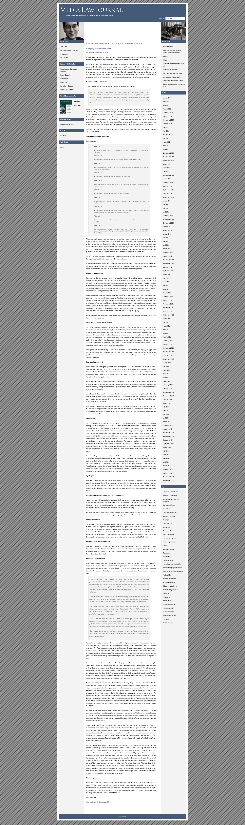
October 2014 (167, 193)
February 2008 (168, 469)
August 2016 (167, 179)
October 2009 (167, 399)
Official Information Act (170, 586)
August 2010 (167, 363)
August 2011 (167, 318)
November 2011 (168, 307)
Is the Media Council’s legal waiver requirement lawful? (172, 51)
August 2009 (167, 403)
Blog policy (64, 58)
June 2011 (166, 326)
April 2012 (166, 289)
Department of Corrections (172, 531)
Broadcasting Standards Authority (68, 70)
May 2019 (166, 146)
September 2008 (168, 444)
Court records (167, 523)
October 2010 (167, 355)
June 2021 (166, 142)
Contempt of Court (169, 516)
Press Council (65, 75)
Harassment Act (168, 549)
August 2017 (167, 164)
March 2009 (167, 421)
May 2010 (166, 374)
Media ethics (167, 575)
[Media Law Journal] (91, 14)
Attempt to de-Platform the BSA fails (173, 65)
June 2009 (166, 410)
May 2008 (166, 458)
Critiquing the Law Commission (98, 49)
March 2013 (167, 249)
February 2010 (168, 385)
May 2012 (166, 285)
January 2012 (167, 300)
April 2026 (166, 105)
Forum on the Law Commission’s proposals (126, 43)
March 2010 (167, 381)
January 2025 (167, 127)
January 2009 (167, 429)
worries (99, 86)
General (165, 545)
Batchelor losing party (170, 69)
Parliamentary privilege (170, 590)
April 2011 (166, 333)
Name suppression (169, 579)
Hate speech (167, 553)
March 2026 (167, 109)
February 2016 (168, 182)
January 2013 (167, 256)
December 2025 (168, 120)
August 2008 (167, 447)
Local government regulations (173, 571)
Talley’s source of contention (172, 73)
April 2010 (166, 377)
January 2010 (167, 388)
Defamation (64, 79)
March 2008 (167, 466)
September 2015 (168, 190)
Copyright (166, 520)
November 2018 (168, 153)
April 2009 (166, 418)
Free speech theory (169, 538)
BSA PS (165, 56)
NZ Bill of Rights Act (169, 582)
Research (77, 101)
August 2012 (167, 274)
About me (63, 47)
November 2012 (168, 263)
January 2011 (167, 344)
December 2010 (168, 348)
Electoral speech (168, 534)
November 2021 (168, 135)
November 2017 (168, 157)
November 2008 (168, 436)
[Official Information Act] (65, 113)
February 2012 (168, 296)
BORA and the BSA (67, 124)
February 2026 (168, 112)
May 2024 (166, 131)
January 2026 (167, 116)
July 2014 (166, 204)
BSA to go (166, 60)
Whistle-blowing (168, 623)
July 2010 (166, 366)
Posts (62, 147)
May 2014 (166, 208)
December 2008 (168, 433)
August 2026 (167, 98)
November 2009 (168, 396)
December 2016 (168, 175)
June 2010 (166, 370)
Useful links (64, 136)
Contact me (64, 54)
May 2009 (166, 414)
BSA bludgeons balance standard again (174, 85)
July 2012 (166, 278)
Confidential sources (170, 512)
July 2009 (166, 407)
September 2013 (168, 230)
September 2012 (168, 271)
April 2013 (166, 245)
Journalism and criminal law (172, 564)
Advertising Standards (170, 492)
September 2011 (168, 315)
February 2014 (168, 215)
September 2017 (168, 160)
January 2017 (167, 171)
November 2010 (168, 352)
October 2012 (167, 267)
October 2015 (167, 186)
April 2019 (166, 149)
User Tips (77, 105)
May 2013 (166, 241)
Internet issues (168, 560)
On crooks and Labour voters (173, 80)
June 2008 (166, 455)
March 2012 (167, 293)
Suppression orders (169, 615)
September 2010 (168, 359)
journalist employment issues (172, 567)
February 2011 (168, 341)
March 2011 (167, 337)
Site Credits (122, 817)
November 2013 (168, 223)
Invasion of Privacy (67, 86)
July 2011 (166, 322)
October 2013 (167, 227)
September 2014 (168, 197)
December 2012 (168, 260)
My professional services (69, 50)
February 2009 (168, 425)
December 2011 (168, 304)
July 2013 (166, 238)
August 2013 (167, 234)
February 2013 (168, 252)
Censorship (167, 509)
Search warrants (168, 612)
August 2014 (167, 201)
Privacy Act (64, 82)
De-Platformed (168, 47)
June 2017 (166, 168)
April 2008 (166, 462)
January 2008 (167, 473)
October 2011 (167, 311)
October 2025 (167, 124)
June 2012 (166, 282)
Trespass (166, 619)
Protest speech (168, 608)
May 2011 (166, 330)
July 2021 (166, 138)
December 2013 (168, 219)
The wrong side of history (96, 43)
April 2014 (166, 212)
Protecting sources (169, 604)
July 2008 (166, 451)
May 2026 (166, 101)
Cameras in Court (169, 505)
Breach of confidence (170, 495)
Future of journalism (169, 542)
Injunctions (166, 556)
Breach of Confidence (67, 90)
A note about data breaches (172, 77)
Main (107, 43)
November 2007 (168, 480)
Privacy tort (167, 601)
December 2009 (168, 392)
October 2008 (167, 440)
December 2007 (168, 477)
